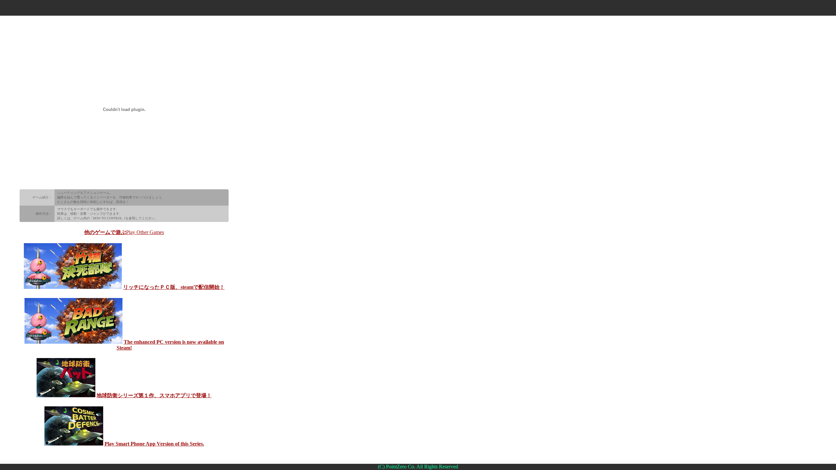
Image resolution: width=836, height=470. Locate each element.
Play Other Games (145, 232)
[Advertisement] (418, 8)
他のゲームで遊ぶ (105, 232)
